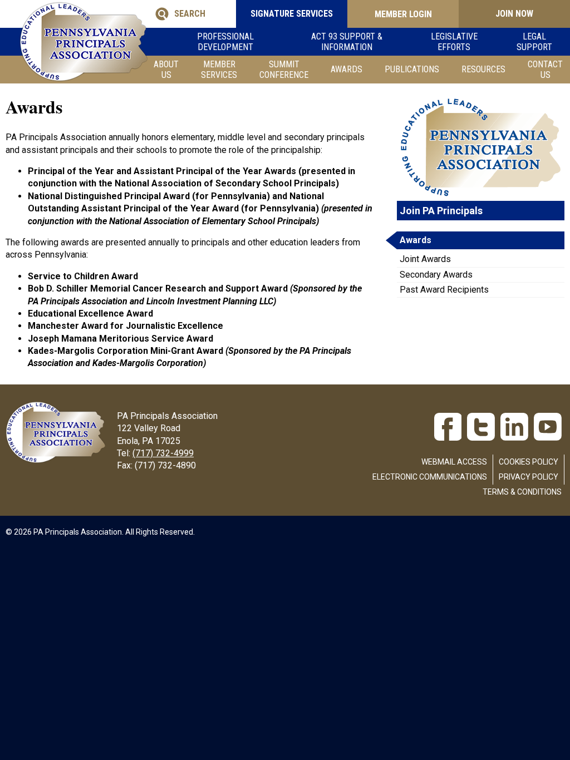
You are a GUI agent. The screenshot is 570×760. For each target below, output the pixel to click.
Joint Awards (425, 259)
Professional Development (225, 41)
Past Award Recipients (444, 289)
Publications (412, 69)
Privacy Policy (528, 476)
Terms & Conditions (522, 491)
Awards (346, 69)
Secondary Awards (436, 274)
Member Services (219, 69)
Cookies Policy (528, 461)
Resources (483, 69)
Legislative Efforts (454, 41)
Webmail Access (454, 461)
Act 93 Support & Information (346, 41)
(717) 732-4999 (163, 453)
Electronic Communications (429, 476)
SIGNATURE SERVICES (291, 13)
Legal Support (534, 41)
